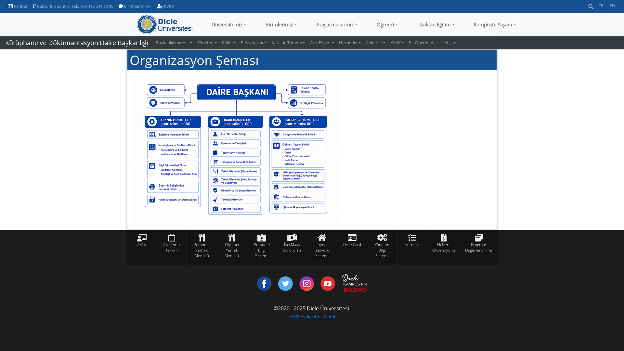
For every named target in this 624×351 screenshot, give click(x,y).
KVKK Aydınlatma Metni (312, 316)
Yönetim (205, 43)
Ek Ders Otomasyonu (443, 247)
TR (601, 5)
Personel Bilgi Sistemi (262, 250)
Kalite (227, 43)
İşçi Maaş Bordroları (292, 247)
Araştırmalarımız (335, 24)
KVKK (168, 6)
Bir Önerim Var (137, 6)
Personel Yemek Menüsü (202, 250)
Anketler (374, 43)
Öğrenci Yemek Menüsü (232, 250)
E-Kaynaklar (252, 43)
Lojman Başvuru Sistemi (322, 250)
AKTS (141, 244)
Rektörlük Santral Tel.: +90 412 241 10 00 (74, 6)
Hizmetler (348, 43)
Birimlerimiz (279, 24)
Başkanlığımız (169, 43)
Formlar (412, 244)
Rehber (20, 6)
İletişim (449, 43)
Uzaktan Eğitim (434, 24)
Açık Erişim (320, 43)
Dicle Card (352, 244)
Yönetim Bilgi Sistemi (382, 250)
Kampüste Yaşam (493, 24)
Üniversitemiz (227, 24)
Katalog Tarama (287, 43)
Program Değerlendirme (478, 247)
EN (612, 5)
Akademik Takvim (171, 247)
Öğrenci (385, 24)
